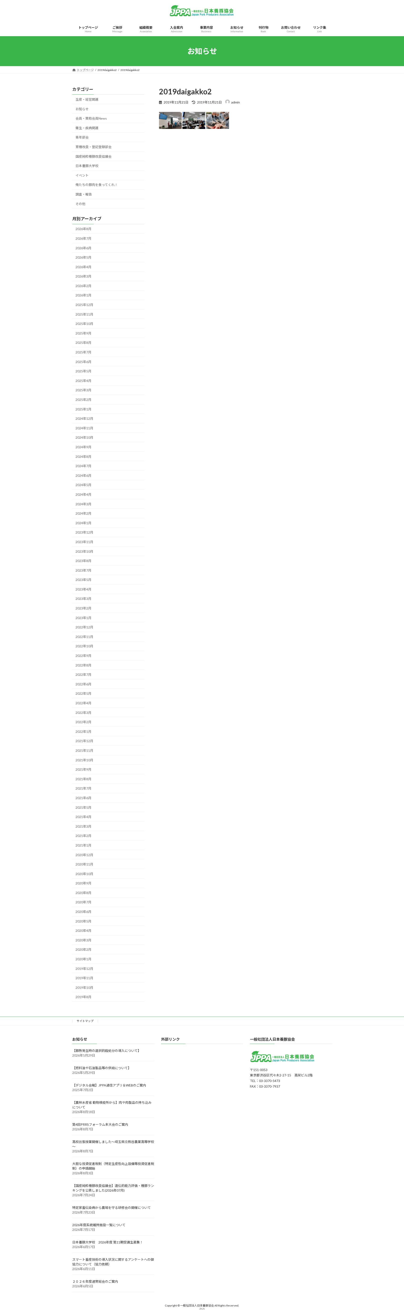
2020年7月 (83, 902)
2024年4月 (83, 494)
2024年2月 (83, 513)
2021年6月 (83, 798)
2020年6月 (83, 912)
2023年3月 (83, 599)
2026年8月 (83, 229)
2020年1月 (83, 959)
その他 (80, 204)
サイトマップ (85, 1021)
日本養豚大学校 (87, 166)
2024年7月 (83, 466)
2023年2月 (83, 608)
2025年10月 (84, 324)
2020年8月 (83, 893)
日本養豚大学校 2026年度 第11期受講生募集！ (107, 1242)
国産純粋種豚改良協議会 (94, 156)
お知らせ (82, 109)
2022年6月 (83, 684)
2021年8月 (83, 779)
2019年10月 (84, 988)
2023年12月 (84, 532)
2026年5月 (83, 257)
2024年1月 (83, 523)
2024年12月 (84, 418)
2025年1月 (83, 409)
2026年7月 (83, 238)
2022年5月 (83, 694)
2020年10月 (84, 874)
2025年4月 (83, 381)
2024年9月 (83, 447)
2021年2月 (83, 836)
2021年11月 (84, 750)
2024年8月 (83, 457)
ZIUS (202, 1308)
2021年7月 (83, 789)
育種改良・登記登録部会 (94, 147)
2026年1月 (83, 295)
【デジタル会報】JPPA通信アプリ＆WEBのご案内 (109, 1085)
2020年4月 (83, 931)
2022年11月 (84, 637)
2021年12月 (84, 741)
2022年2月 (83, 722)
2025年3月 (83, 390)
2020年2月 (83, 950)
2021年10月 (84, 760)
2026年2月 (83, 286)
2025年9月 (83, 333)
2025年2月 (83, 400)
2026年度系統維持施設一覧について (99, 1225)
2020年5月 (83, 921)
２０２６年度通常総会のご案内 (95, 1282)
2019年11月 (84, 978)
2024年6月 (83, 475)
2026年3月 (83, 276)
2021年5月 (83, 807)
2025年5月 (83, 371)
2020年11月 (84, 864)
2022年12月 (84, 627)
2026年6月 (83, 248)
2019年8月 (83, 997)
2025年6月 (83, 362)
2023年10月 (84, 551)
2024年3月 (83, 504)
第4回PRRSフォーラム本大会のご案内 (100, 1125)
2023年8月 (83, 561)
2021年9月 (83, 769)
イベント (82, 175)
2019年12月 (84, 969)
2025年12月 (84, 305)
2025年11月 (84, 314)
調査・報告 (84, 194)
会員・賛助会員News (91, 118)
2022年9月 (83, 656)
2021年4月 (83, 817)
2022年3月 (83, 713)
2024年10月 (84, 438)
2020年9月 (83, 883)
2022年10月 (84, 646)
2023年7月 (83, 570)
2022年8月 (83, 665)
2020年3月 (83, 940)
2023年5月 (83, 580)
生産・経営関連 (87, 99)
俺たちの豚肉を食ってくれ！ (97, 185)
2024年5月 (83, 485)
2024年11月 (84, 428)
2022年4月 (83, 703)
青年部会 (82, 137)
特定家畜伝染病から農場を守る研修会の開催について (111, 1208)
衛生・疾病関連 (87, 128)
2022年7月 (83, 675)
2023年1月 (83, 618)
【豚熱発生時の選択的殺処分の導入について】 (106, 1051)
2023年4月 (83, 589)
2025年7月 (83, 352)
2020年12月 (84, 855)
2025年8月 (83, 343)
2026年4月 (83, 267)
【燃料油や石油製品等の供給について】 (101, 1068)
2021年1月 (83, 845)
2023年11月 (84, 542)
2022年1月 (83, 732)
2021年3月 (83, 826)
